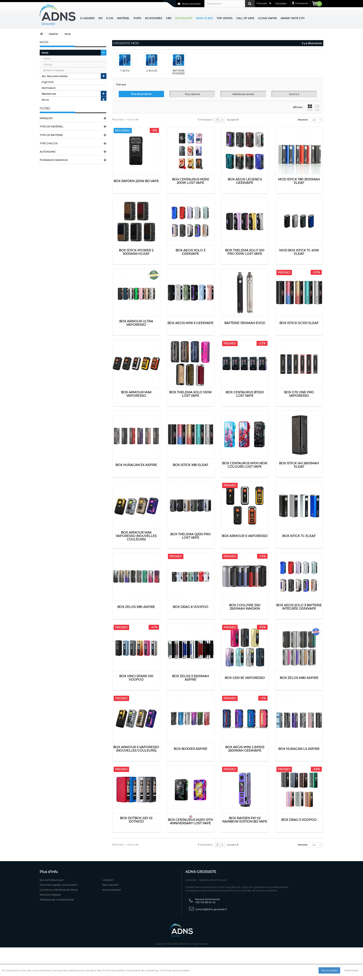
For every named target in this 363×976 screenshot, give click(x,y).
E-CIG (109, 18)
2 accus (47, 64)
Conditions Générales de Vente (59, 889)
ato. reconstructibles (54, 76)
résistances (49, 93)
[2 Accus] (151, 60)
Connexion (301, 3)
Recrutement (110, 884)
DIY (101, 18)
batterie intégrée (53, 70)
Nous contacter (191, 3)
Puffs (137, 18)
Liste (317, 110)
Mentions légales (50, 894)
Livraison (107, 879)
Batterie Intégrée (178, 72)
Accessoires (153, 18)
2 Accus (151, 70)
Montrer (303, 119)
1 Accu (125, 70)
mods (45, 52)
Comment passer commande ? (59, 884)
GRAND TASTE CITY (293, 18)
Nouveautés (183, 18)
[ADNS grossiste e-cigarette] (41, 34)
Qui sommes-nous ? (52, 879)
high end (48, 81)
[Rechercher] (249, 3)
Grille (310, 110)
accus (45, 99)
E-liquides (87, 18)
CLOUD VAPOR (267, 18)
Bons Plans (204, 18)
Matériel (123, 18)
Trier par (121, 84)
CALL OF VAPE (245, 18)
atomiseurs (49, 87)
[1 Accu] (124, 60)
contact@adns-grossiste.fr (211, 909)
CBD (168, 18)
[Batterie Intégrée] (178, 60)
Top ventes (225, 18)
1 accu (47, 58)
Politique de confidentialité (57, 899)
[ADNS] (58, 14)
